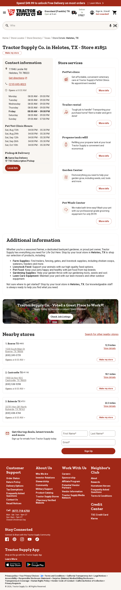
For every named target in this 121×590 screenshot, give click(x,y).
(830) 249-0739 (13, 355)
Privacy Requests (13, 583)
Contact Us (12, 499)
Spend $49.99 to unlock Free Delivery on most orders (50, 3)
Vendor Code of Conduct (62, 581)
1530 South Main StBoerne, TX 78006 (15, 350)
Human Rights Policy (40, 581)
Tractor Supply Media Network (73, 496)
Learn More (95, 3)
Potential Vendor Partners (71, 486)
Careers (66, 474)
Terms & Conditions (101, 496)
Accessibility (11, 578)
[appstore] (13, 564)
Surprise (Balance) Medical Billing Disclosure (72, 578)
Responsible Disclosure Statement (34, 578)
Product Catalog (44, 492)
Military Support (44, 489)
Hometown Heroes (100, 486)
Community (42, 485)
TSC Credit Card (99, 514)
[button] (103, 3)
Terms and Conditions (55, 576)
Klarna (94, 518)
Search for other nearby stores (101, 334)
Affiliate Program (71, 481)
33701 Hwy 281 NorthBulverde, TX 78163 (16, 408)
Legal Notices (100, 576)
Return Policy (13, 482)
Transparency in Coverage (17, 581)
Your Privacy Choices (29, 576)
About (94, 478)
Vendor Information (72, 491)
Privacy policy (11, 576)
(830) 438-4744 (13, 413)
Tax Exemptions (14, 489)
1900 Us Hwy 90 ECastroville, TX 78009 (15, 379)
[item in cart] (114, 12)
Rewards (95, 482)
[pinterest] (14, 539)
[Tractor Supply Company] (22, 12)
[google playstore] (35, 564)
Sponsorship (68, 477)
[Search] (7, 25)
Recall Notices (13, 503)
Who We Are (42, 474)
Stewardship (42, 481)
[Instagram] (22, 539)
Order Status (13, 478)
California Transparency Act (79, 576)
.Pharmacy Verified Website (46, 501)
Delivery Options (14, 486)
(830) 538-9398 (13, 384)
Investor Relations (45, 477)
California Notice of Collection (90, 581)
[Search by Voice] (110, 25)
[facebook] (7, 539)
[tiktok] (37, 539)
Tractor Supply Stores (47, 496)
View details (110, 348)
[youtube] (30, 539)
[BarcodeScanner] (115, 25)
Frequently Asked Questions (15, 494)
